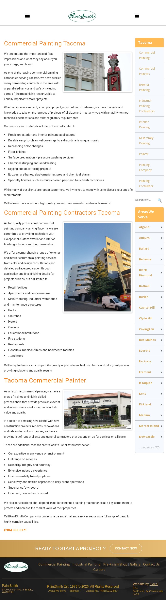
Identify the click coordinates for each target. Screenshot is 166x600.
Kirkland (145, 404)
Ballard (144, 248)
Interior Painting (144, 124)
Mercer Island (149, 426)
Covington (146, 329)
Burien (143, 297)
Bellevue (145, 259)
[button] (27, 16)
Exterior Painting (144, 87)
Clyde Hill (145, 318)
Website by (145, 585)
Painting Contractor (146, 183)
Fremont (145, 372)
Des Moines (147, 340)
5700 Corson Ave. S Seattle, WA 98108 (17, 591)
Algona (144, 227)
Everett (144, 350)
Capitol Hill (147, 307)
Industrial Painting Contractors (147, 106)
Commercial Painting (147, 55)
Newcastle (147, 436)
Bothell (144, 286)
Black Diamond (145, 272)
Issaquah (145, 383)
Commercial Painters (147, 71)
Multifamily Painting (146, 140)
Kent (142, 393)
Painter (143, 154)
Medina (144, 415)
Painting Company (145, 167)
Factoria (145, 361)
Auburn (144, 238)
